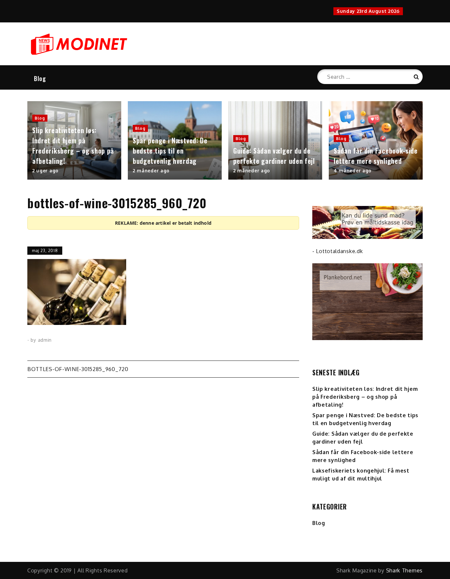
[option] (74, 140)
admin (45, 340)
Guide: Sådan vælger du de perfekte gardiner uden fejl (274, 156)
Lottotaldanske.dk (339, 251)
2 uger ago (45, 170)
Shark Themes (404, 570)
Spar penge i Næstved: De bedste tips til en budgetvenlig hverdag (170, 150)
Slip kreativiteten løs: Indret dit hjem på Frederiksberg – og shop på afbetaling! (73, 145)
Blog (40, 78)
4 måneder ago (353, 170)
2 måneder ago (151, 170)
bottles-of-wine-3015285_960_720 (77, 369)
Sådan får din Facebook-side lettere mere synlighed (376, 156)
